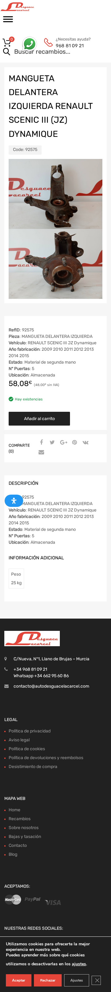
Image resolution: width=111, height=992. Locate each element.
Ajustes (76, 980)
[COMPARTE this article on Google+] (63, 443)
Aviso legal (19, 740)
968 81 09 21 (70, 45)
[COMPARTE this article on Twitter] (51, 443)
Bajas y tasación (25, 836)
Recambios (20, 818)
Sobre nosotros (24, 827)
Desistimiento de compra (33, 766)
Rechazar (48, 980)
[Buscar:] (46, 52)
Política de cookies (27, 748)
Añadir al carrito (39, 418)
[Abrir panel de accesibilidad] (14, 501)
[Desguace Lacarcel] (31, 7)
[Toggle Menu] (8, 21)
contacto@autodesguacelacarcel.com (51, 686)
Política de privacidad (30, 731)
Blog (13, 854)
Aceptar (18, 980)
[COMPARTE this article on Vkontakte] (85, 443)
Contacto (18, 845)
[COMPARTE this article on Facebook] (40, 443)
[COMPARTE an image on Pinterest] (74, 443)
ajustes (79, 964)
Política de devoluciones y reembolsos (46, 757)
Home (14, 810)
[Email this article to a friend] (40, 453)
